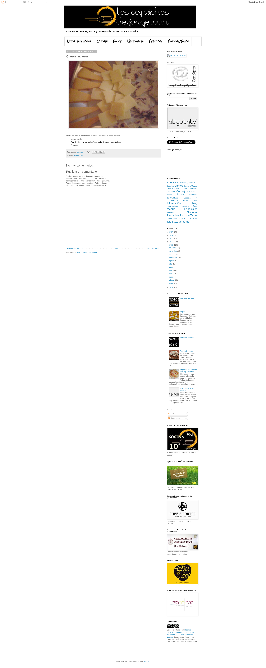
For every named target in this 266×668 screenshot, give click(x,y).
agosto (171, 261)
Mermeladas (171, 212)
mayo (171, 270)
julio (170, 264)
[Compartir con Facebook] (100, 152)
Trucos (175, 222)
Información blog (182, 203)
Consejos (182, 191)
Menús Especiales (182, 208)
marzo (171, 277)
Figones (183, 312)
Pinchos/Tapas (178, 41)
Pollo (175, 219)
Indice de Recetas (187, 298)
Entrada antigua (154, 249)
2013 (171, 238)
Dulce (117, 41)
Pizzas (169, 219)
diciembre (173, 248)
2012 (171, 242)
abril (171, 274)
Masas (194, 206)
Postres (183, 218)
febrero (172, 280)
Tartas (169, 222)
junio (171, 267)
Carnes (102, 41)
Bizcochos (170, 186)
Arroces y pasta (79, 41)
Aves (195, 183)
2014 (171, 235)
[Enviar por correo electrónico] (93, 152)
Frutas (186, 200)
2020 (171, 232)
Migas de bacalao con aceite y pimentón (188, 371)
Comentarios (175, 418)
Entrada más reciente (75, 249)
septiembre (173, 257)
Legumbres (185, 206)
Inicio (116, 249)
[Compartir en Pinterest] (103, 152)
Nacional (192, 212)
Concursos (171, 192)
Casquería (187, 186)
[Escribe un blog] (95, 152)
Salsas (193, 218)
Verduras (183, 221)
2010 (171, 287)
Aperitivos (173, 182)
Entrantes (135, 41)
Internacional (78, 155)
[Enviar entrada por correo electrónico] (88, 152)
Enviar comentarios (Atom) (87, 253)
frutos (195, 200)
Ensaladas (193, 195)
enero (171, 283)
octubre (172, 254)
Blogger (146, 661)
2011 (171, 245)
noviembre (173, 251)
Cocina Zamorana (189, 188)
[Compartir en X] (98, 152)
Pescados (156, 41)
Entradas (173, 414)
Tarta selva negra (186, 351)
